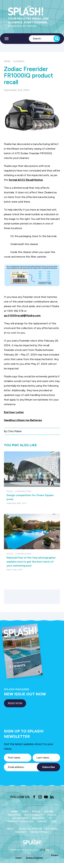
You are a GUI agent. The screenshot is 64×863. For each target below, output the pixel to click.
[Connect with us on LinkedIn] (52, 797)
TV (50, 818)
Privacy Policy (40, 832)
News (7, 61)
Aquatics (14, 814)
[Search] (56, 38)
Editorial (52, 828)
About (10, 828)
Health (51, 814)
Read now (15, 703)
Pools (36, 811)
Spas (25, 811)
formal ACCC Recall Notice (26, 179)
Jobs (53, 821)
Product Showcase (20, 821)
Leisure (48, 811)
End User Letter (14, 412)
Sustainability (33, 814)
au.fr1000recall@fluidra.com (22, 315)
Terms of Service (34, 858)
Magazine (38, 818)
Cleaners (18, 61)
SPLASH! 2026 (20, 818)
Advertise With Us (30, 828)
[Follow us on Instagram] (40, 797)
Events (41, 821)
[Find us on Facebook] (34, 797)
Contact (20, 832)
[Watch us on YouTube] (46, 797)
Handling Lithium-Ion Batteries (23, 420)
